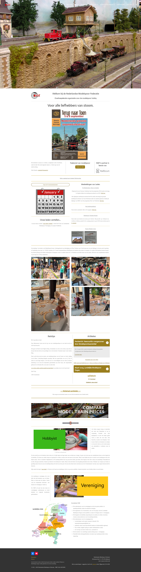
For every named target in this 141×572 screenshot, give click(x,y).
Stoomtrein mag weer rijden (91, 359)
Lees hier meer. (78, 354)
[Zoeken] (136, 4)
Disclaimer (33, 557)
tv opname (73, 223)
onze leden (44, 469)
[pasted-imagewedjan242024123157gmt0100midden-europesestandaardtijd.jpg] (77, 237)
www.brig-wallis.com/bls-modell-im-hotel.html (42, 368)
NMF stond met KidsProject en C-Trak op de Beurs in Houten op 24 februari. (92, 363)
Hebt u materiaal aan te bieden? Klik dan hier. (70, 178)
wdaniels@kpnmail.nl (43, 170)
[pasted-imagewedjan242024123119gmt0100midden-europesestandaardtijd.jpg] (90, 237)
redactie (94, 564)
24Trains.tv (92, 376)
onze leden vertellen (47, 223)
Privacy (33, 559)
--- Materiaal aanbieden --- (71, 391)
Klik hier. (103, 193)
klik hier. (102, 200)
